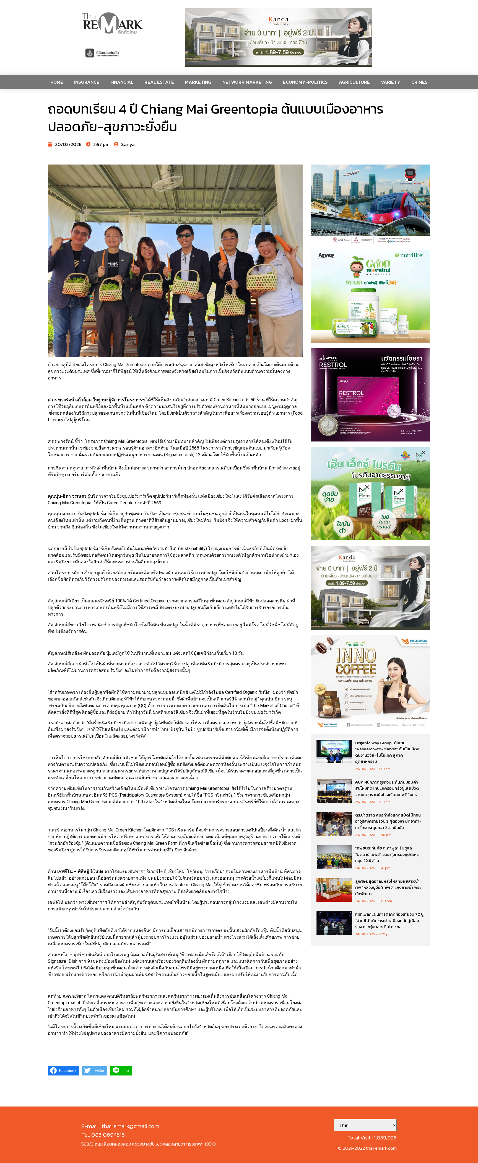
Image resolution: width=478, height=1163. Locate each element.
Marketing (198, 82)
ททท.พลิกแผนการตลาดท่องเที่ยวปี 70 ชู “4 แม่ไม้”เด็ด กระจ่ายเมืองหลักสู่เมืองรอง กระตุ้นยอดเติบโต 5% (389, 920)
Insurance (86, 82)
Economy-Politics (305, 82)
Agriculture (354, 82)
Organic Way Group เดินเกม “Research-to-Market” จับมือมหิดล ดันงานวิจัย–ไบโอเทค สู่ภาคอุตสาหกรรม (387, 752)
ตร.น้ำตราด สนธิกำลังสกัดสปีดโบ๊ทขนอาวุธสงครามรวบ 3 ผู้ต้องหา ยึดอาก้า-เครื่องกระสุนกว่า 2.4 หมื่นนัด (388, 821)
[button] (278, 37)
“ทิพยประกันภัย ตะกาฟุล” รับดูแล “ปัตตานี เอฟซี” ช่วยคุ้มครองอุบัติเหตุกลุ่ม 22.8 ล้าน (387, 854)
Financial (121, 82)
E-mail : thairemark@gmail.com (120, 1126)
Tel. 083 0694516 (103, 1134)
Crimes (419, 82)
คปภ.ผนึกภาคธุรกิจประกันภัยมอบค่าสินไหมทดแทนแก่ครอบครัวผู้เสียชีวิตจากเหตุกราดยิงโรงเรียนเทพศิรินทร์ (387, 788)
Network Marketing (247, 82)
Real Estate (159, 82)
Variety (390, 82)
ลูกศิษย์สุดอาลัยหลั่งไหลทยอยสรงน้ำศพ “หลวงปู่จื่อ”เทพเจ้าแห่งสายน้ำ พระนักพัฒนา (388, 887)
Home (56, 82)
